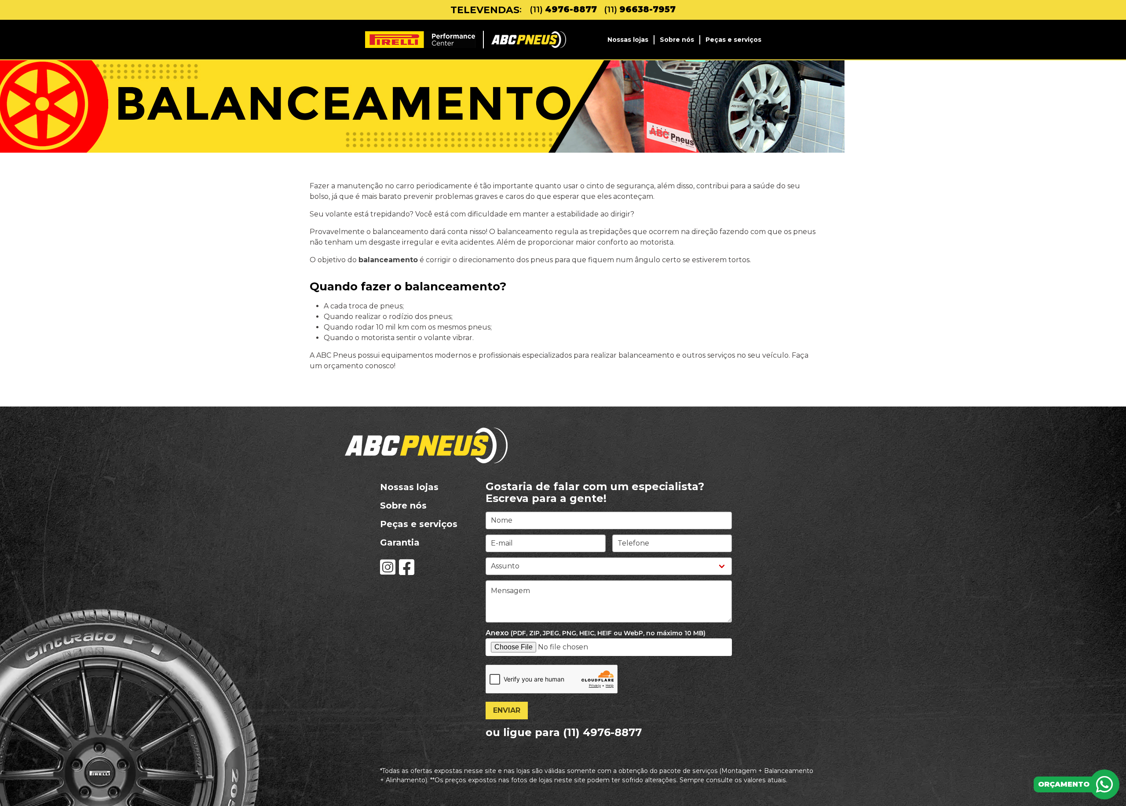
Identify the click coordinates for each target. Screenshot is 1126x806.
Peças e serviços (733, 40)
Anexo (596, 633)
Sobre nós (677, 40)
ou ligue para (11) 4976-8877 (564, 732)
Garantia (400, 542)
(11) (563, 10)
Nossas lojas (627, 40)
